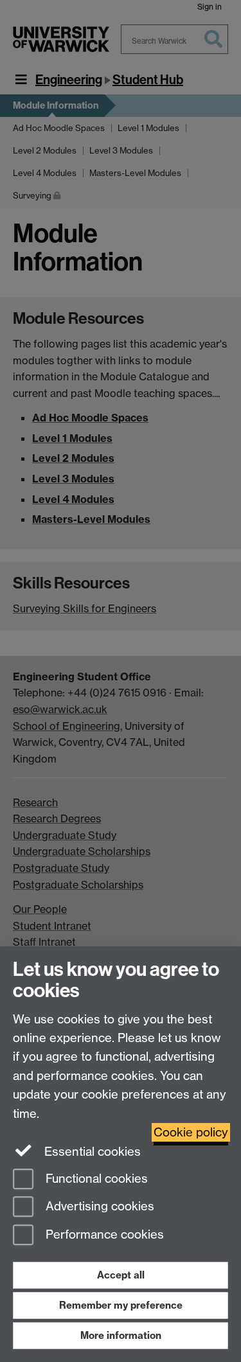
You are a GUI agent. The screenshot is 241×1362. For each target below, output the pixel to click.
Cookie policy (191, 1132)
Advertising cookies (98, 1206)
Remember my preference (121, 1305)
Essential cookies (91, 1151)
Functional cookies (95, 1178)
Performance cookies (103, 1235)
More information (120, 1335)
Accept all (121, 1275)
